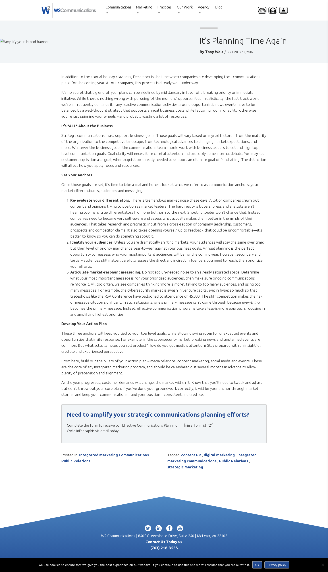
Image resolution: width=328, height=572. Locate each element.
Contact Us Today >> (164, 542)
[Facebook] (169, 529)
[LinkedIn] (158, 529)
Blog (218, 7)
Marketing (144, 7)
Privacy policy (277, 565)
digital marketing (219, 455)
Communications (118, 7)
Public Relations (75, 461)
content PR (191, 455)
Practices (164, 7)
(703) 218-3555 (164, 548)
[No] (322, 565)
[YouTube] (180, 529)
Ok (257, 565)
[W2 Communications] (68, 10)
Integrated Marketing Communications (114, 455)
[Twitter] (148, 529)
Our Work (185, 7)
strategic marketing (185, 467)
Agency (204, 7)
